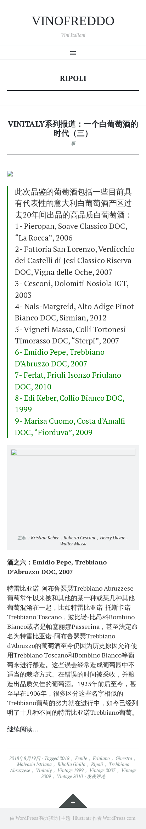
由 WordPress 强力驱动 (34, 818)
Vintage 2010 (70, 776)
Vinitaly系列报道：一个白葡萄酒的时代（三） (73, 128)
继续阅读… (22, 729)
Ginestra (124, 758)
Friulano (101, 758)
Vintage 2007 (102, 770)
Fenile (81, 758)
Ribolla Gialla (71, 764)
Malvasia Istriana (34, 764)
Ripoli (97, 764)
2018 (64, 758)
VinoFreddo (73, 21)
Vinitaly (44, 770)
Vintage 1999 (70, 770)
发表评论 (96, 776)
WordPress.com (119, 818)
